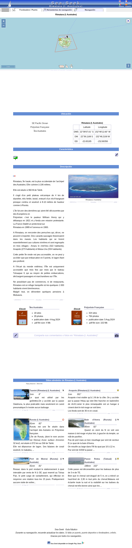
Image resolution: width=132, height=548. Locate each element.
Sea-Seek (66, 3)
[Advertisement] (66, 90)
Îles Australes (40, 131)
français (128, 3)
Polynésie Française (39, 127)
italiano (121, 6)
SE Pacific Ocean (40, 123)
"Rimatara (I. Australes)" (66, 335)
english (121, 3)
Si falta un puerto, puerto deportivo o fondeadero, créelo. (90, 533)
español (128, 6)
